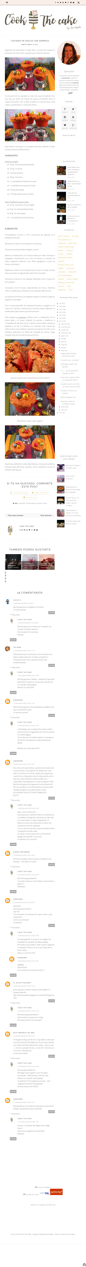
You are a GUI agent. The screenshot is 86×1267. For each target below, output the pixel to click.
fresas (28, 503)
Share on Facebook (20, 493)
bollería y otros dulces (65, 265)
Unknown (18, 700)
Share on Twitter (41, 493)
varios (71, 290)
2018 (61, 306)
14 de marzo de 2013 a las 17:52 (24, 986)
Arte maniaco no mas (24, 1033)
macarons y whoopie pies (66, 282)
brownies (61, 279)
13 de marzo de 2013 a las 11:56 (24, 703)
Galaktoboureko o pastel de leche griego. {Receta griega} (73, 489)
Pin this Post (31, 497)
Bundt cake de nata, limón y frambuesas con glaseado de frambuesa (73, 170)
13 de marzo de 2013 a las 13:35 (28, 675)
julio (62, 339)
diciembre (64, 324)
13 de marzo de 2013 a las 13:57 (24, 764)
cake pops (61, 286)
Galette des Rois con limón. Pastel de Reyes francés (74, 183)
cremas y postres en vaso (66, 247)
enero (63, 410)
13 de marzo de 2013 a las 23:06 (24, 902)
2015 (61, 315)
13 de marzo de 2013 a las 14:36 (28, 808)
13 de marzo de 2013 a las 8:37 (23, 603)
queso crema (42, 503)
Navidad (60, 250)
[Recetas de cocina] (56, 1194)
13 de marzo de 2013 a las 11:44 (24, 651)
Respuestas (15, 615)
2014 (61, 318)
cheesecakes (62, 243)
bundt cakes (72, 243)
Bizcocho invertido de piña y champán (74, 206)
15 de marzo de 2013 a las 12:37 (24, 1036)
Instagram (65, 120)
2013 (61, 321)
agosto (63, 336)
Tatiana (17, 647)
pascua (33, 503)
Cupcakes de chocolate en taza (29, 565)
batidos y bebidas (72, 279)
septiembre (65, 333)
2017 (61, 309)
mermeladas (62, 290)
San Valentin (72, 272)
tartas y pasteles (63, 236)
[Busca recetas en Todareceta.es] (31, 1194)
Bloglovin (65, 128)
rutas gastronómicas (65, 275)
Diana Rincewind (21, 852)
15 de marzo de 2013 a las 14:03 (28, 1066)
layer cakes (61, 272)
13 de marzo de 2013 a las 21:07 (28, 875)
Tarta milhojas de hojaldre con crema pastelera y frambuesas (73, 512)
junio (62, 342)
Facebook (65, 112)
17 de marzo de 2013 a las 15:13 (24, 1102)
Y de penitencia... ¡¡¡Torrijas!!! (70, 360)
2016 (61, 312)
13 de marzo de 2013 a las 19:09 (24, 855)
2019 (61, 303)
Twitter (73, 112)
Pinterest (73, 120)
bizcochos (75, 236)
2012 (61, 413)
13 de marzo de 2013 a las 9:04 (28, 623)
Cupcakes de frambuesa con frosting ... (47, 565)
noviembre (64, 327)
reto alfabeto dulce (64, 240)
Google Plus (73, 128)
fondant (61, 268)
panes (69, 286)
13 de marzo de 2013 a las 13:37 (28, 725)
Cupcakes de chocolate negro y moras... (14, 565)
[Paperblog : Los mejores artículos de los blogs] (44, 1194)
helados (60, 254)
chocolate (69, 250)
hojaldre (61, 261)
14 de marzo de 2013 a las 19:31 (28, 961)
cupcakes (21, 503)
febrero (63, 407)
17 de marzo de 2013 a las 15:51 (28, 1122)
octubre (63, 330)
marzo (63, 350)
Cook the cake (27, 526)
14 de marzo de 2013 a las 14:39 (28, 936)
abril (62, 348)
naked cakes (70, 268)
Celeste (17, 600)
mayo (62, 345)
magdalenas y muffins (65, 257)
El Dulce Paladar (22, 983)
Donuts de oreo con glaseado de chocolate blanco (73, 218)
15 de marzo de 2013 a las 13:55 (28, 1011)
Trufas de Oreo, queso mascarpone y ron (73, 195)
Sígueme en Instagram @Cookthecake (43, 1205)
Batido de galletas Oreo (68, 397)
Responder (51, 612)
